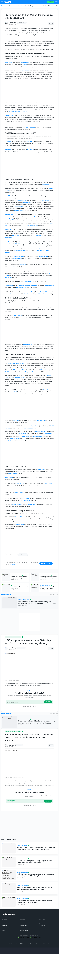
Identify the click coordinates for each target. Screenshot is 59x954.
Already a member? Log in (29, 706)
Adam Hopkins (9, 285)
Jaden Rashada (9, 115)
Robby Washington (32, 225)
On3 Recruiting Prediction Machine (18, 111)
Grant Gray (15, 235)
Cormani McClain (21, 363)
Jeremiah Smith (19, 206)
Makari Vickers (9, 477)
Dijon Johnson (44, 370)
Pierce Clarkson (30, 127)
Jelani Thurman (27, 344)
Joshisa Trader (27, 202)
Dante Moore (19, 103)
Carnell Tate (8, 196)
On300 (25, 64)
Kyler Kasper (27, 281)
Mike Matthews (19, 271)
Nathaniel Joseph (19, 210)
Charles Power (12, 22)
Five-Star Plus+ (9, 62)
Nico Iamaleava (24, 70)
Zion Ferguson (41, 420)
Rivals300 (38, 6)
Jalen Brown (34, 216)
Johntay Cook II (9, 229)
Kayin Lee (16, 420)
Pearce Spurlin (18, 315)
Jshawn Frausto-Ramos (28, 428)
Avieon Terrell (25, 436)
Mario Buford (13, 392)
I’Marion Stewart (42, 294)
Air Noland (8, 141)
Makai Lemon (45, 200)
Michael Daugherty (19, 492)
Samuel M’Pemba (20, 517)
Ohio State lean (19, 244)
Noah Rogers (8, 242)
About (3, 923)
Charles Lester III (23, 433)
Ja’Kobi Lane (8, 237)
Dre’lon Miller (12, 267)
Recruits (20, 6)
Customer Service (24, 923)
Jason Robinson (49, 285)
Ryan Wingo (22, 264)
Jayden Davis (25, 498)
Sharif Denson (9, 372)
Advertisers (4, 925)
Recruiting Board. (13, 564)
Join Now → (48, 701)
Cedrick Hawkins (20, 483)
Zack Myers (40, 250)
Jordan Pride (31, 504)
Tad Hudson (48, 125)
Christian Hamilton (19, 250)
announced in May (9, 33)
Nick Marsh (27, 294)
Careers (3, 928)
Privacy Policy (23, 925)
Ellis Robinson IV (19, 377)
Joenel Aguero (41, 469)
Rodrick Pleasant (15, 438)
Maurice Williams (13, 473)
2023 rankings (46, 184)
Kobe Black (46, 389)
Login (56, 1)
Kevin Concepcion (31, 285)
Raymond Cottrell (19, 256)
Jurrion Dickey (9, 219)
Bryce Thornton (49, 490)
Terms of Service (24, 930)
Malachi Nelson (25, 62)
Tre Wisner (38, 235)
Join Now (50, 1)
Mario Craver (8, 277)
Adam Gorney (12, 647)
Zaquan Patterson (17, 504)
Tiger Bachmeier (21, 287)
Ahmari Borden (43, 256)
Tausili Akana (20, 524)
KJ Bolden (26, 490)
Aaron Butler (8, 440)
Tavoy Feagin (48, 433)
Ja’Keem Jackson (40, 431)
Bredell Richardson (45, 292)
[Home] (7, 2)
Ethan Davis (18, 307)
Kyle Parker (22, 285)
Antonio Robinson (37, 436)
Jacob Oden (27, 500)
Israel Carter (20, 125)
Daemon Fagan (48, 483)
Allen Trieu (11, 745)
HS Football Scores (48, 6)
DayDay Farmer (17, 258)
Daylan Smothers (43, 248)
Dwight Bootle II (29, 372)
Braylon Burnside (13, 294)
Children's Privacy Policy (25, 928)
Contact (3, 930)
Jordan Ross (30, 292)
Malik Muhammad (18, 370)
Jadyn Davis (8, 149)
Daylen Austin (35, 426)
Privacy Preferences (29, 945)
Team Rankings (29, 6)
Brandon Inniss (22, 200)
